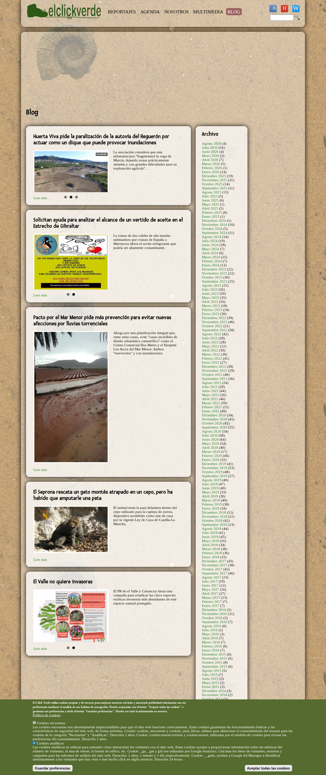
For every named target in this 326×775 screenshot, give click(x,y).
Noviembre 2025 (214, 180)
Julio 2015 (210, 675)
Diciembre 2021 (214, 366)
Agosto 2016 (211, 626)
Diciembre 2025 (214, 176)
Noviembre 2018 (214, 516)
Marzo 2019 (211, 500)
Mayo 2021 (210, 395)
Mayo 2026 (210, 156)
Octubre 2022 (212, 326)
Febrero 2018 (212, 553)
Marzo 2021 (211, 403)
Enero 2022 (210, 362)
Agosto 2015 (211, 670)
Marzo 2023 (211, 306)
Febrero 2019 (212, 504)
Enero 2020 (210, 460)
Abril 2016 (210, 638)
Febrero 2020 (212, 456)
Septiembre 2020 (214, 427)
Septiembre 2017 (214, 573)
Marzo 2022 (211, 354)
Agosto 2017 (211, 577)
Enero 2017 (210, 606)
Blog (233, 11)
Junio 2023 (210, 293)
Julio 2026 (210, 148)
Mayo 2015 (210, 683)
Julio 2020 (210, 435)
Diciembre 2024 (214, 220)
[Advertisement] (136, 70)
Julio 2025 (210, 196)
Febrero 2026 (212, 168)
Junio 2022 (210, 342)
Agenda (150, 11)
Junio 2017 (210, 585)
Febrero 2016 (212, 646)
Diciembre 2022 (214, 318)
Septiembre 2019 (214, 476)
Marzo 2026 (211, 164)
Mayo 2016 (210, 634)
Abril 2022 (210, 350)
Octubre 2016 (212, 618)
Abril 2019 (210, 496)
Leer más (40, 470)
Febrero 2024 (212, 261)
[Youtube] (284, 8)
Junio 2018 (210, 537)
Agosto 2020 (211, 431)
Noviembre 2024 (214, 225)
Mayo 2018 (210, 541)
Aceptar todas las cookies (268, 768)
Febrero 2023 (212, 310)
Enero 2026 (210, 172)
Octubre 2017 (212, 569)
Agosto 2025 (211, 192)
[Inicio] (64, 22)
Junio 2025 (210, 200)
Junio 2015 (210, 679)
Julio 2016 (210, 630)
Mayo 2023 (210, 298)
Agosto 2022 (211, 334)
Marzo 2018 (211, 549)
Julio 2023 (210, 289)
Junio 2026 (210, 152)
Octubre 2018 (212, 520)
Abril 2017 (210, 593)
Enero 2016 (210, 650)
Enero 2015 (210, 687)
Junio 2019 (210, 488)
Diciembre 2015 (214, 654)
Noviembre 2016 (214, 614)
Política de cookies (47, 715)
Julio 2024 (210, 241)
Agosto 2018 (211, 529)
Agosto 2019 (211, 480)
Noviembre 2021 (214, 370)
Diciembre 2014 (214, 691)
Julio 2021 (210, 387)
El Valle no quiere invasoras (62, 582)
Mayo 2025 (210, 204)
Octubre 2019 (212, 472)
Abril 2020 (210, 448)
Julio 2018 (210, 533)
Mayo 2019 (210, 492)
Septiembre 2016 (214, 622)
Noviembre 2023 (214, 273)
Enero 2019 (210, 508)
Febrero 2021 (212, 407)
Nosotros (176, 11)
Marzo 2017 (211, 597)
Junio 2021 (210, 391)
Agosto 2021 (211, 383)
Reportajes (122, 11)
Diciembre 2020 (214, 415)
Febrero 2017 (212, 602)
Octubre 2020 (212, 423)
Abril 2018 (210, 545)
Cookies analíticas (50, 743)
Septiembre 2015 (214, 666)
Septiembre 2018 (214, 525)
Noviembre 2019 (214, 468)
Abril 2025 (210, 208)
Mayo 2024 (210, 249)
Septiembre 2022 (214, 330)
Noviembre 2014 (214, 695)
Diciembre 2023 (214, 269)
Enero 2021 (210, 411)
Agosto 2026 (211, 143)
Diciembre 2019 (214, 464)
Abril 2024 (210, 253)
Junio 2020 (210, 439)
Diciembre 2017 (214, 561)
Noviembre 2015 (214, 658)
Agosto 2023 (211, 285)
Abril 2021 (210, 399)
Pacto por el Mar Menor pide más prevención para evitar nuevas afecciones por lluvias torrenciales (102, 320)
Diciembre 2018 (214, 512)
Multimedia (208, 11)
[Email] (296, 8)
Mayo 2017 (210, 589)
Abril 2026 (210, 160)
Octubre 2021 (212, 375)
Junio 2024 (210, 245)
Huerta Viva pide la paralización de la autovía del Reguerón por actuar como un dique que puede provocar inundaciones (101, 139)
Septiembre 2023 (214, 281)
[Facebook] (273, 8)
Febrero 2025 (212, 212)
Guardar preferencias (52, 768)
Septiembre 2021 (214, 379)
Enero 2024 (210, 265)
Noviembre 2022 (214, 322)
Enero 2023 (210, 314)
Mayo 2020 (210, 443)
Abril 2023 (210, 302)
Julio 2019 (210, 484)
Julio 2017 (210, 581)
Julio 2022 (210, 338)
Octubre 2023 (212, 277)
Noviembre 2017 (214, 565)
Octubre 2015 (212, 662)
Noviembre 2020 (214, 419)
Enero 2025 (210, 216)
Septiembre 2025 (214, 188)
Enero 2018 (210, 557)
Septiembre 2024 (214, 233)
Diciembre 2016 (214, 610)
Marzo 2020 (211, 452)
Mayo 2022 (210, 346)
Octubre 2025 (212, 184)
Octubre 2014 (212, 699)
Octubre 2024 (212, 229)
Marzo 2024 (211, 257)
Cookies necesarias (51, 723)
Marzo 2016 (211, 642)
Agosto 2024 (211, 237)
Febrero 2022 (212, 358)
